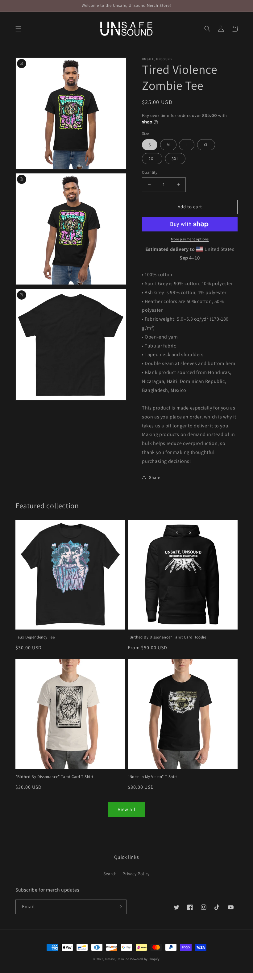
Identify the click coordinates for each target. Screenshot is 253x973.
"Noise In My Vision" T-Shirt (152, 776)
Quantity (149, 172)
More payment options (190, 239)
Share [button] (154, 477)
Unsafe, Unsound (117, 959)
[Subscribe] (119, 907)
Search (110, 873)
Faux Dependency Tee (35, 637)
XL (206, 145)
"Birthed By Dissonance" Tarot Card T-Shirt (54, 776)
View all (126, 809)
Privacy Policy (135, 873)
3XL (175, 158)
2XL (152, 158)
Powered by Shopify (145, 959)
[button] (18, 28)
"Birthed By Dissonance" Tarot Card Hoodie (167, 637)
